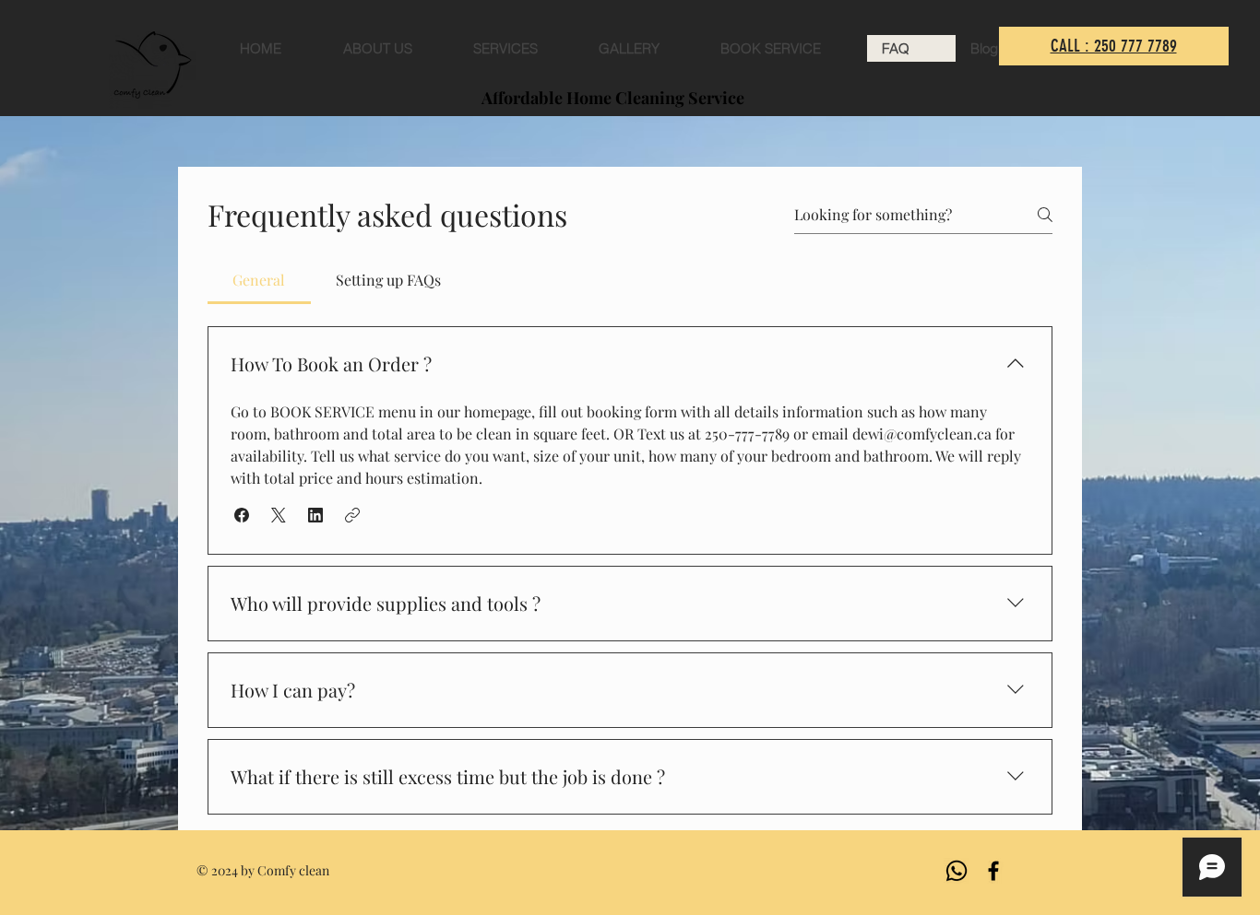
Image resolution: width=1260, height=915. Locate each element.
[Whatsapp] (956, 871)
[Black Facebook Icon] (993, 871)
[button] (242, 515)
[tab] (259, 280)
